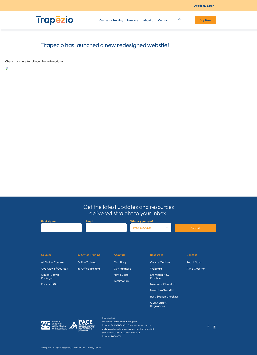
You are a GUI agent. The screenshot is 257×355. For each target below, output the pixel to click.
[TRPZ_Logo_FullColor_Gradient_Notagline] (54, 17)
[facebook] (208, 327)
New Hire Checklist (162, 290)
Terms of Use (79, 347)
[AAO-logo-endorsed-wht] (54, 322)
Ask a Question (196, 268)
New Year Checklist (162, 284)
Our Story (120, 262)
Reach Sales (194, 262)
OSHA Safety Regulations (158, 304)
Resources (156, 254)
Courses (46, 254)
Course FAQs (49, 284)
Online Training (87, 262)
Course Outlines (160, 262)
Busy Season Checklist (164, 296)
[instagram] (214, 327)
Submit (195, 228)
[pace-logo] (82, 320)
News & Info (121, 274)
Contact (192, 254)
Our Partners (122, 268)
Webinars (156, 268)
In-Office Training (88, 254)
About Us (119, 254)
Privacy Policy (94, 347)
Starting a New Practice (159, 276)
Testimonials (122, 280)
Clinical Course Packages (50, 276)
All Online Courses (52, 262)
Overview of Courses (54, 268)
